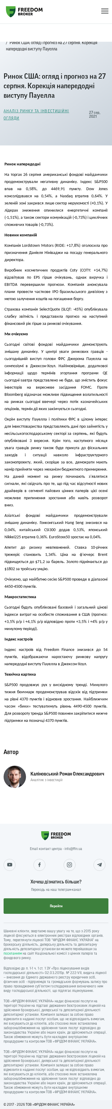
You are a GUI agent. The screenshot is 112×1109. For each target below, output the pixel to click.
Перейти (56, 906)
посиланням (13, 953)
